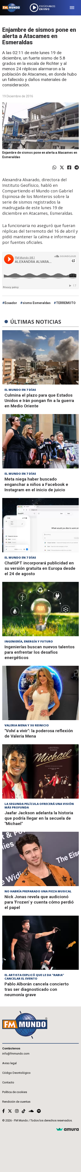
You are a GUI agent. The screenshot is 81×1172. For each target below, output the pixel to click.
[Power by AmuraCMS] (67, 1129)
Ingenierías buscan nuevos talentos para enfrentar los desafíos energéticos (39, 652)
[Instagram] (17, 1111)
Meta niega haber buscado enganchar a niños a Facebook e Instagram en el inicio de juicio (36, 484)
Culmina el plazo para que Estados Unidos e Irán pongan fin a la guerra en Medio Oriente (39, 400)
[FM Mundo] (11, 7)
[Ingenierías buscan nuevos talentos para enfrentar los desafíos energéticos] (40, 609)
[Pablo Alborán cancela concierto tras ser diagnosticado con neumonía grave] (40, 943)
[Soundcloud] (31, 1111)
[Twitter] (62, 167)
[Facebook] (69, 167)
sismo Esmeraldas (36, 303)
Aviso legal (9, 1063)
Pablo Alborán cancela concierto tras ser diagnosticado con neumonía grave (36, 989)
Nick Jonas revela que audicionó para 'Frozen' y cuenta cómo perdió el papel (39, 902)
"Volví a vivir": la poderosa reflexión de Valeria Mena (38, 733)
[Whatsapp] (54, 167)
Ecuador (10, 303)
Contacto (8, 1082)
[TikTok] (23, 1111)
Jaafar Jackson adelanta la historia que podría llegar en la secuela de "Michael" (38, 818)
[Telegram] (76, 167)
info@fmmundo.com (15, 1053)
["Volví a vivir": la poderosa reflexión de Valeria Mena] (40, 693)
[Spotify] (39, 1111)
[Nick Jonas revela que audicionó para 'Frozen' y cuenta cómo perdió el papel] (40, 859)
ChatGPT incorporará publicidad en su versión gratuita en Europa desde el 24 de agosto (39, 568)
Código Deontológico (16, 1072)
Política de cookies (14, 1092)
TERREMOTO (66, 303)
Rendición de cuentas (16, 1101)
